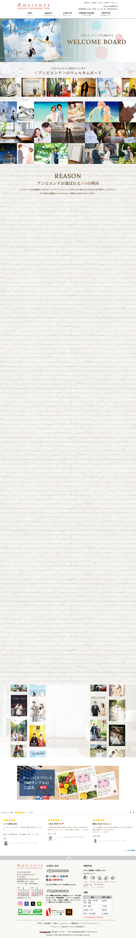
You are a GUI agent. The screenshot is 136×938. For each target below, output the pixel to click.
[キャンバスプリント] (36, 7)
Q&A (55, 923)
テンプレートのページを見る (86, 395)
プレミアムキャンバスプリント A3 (23, 841)
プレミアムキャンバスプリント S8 (67, 837)
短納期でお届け (86, 303)
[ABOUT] (48, 15)
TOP (39, 923)
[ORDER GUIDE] (86, 15)
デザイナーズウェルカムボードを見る (50, 300)
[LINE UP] (67, 15)
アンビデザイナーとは (68, 415)
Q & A (100, 2)
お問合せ (106, 2)
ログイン (115, 2)
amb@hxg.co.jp (28, 874)
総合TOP (86, 2)
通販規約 (74, 923)
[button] (130, 812)
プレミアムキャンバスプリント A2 (112, 838)
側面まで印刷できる (85, 294)
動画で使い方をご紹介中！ (68, 422)
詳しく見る (68, 746)
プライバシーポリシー (89, 923)
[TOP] (29, 15)
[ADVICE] (105, 15)
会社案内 (94, 2)
